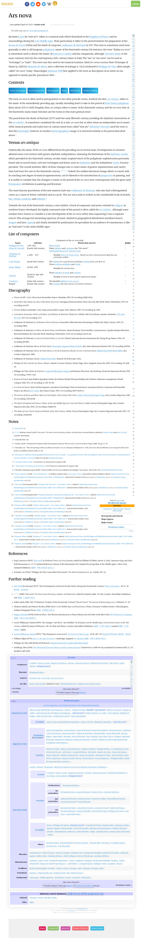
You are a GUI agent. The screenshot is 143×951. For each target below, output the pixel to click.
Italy (79, 868)
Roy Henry (106, 843)
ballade (56, 262)
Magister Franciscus (58, 663)
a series (119, 500)
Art (52, 878)
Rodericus (71, 832)
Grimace (12, 276)
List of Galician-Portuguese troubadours (91, 767)
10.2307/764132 (111, 634)
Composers (107, 509)
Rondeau (114, 861)
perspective (106, 175)
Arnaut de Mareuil (83, 730)
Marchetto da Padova (71, 785)
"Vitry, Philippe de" (40, 474)
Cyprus (30, 222)
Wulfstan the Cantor (61, 716)
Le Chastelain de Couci (119, 749)
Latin (21, 36)
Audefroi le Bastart (88, 749)
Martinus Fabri (67, 828)
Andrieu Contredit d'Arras (70, 749)
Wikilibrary (100, 477)
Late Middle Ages (44, 41)
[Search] (55, 3)
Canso (40, 861)
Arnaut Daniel (69, 730)
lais (10, 199)
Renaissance (15, 184)
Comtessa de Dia (68, 733)
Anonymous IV (35, 853)
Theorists (117, 511)
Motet (104, 864)
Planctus (119, 864)
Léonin (83, 722)
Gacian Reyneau (60, 832)
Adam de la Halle (52, 749)
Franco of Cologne (63, 853)
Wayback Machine (56, 458)
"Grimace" (38, 526)
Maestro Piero (97, 792)
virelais (17, 199)
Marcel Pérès (76, 346)
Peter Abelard (113, 713)
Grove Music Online (75, 474)
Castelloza (127, 730)
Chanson (52, 861)
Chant (71, 861)
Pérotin (90, 722)
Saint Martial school (44, 713)
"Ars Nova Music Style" (24, 462)
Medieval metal (60, 873)
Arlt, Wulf (19, 484)
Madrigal (97, 864)
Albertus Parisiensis (71, 722)
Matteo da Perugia (117, 808)
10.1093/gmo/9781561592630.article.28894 (32, 519)
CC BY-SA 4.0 (71, 910)
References (75, 90)
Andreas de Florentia (69, 799)
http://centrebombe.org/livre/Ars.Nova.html (69, 643)
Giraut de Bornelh (113, 733)
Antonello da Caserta (85, 808)
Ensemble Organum (61, 346)
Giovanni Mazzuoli (68, 811)
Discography (52, 90)
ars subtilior (18, 122)
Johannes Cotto (77, 853)
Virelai (121, 861)
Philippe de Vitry (107, 66)
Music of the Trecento (37, 684)
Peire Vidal (103, 737)
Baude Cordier (108, 825)
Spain (101, 868)
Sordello (94, 740)
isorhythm (84, 162)
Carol (46, 861)
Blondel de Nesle (103, 749)
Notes (64, 90)
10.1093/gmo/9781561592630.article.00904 (102, 536)
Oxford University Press (119, 474)
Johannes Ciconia (101, 808)
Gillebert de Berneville (69, 755)
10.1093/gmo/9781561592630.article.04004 (99, 544)
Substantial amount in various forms (65, 251)
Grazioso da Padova (83, 811)
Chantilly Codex (35, 678)
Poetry (68, 878)
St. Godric (103, 713)
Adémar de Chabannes (62, 713)
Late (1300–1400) (20, 810)
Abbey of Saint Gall (37, 710)
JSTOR (16, 590)
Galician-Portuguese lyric (64, 767)
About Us (65, 928)
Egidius (57, 828)
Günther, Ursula (21, 516)
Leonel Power (51, 846)
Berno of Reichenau (85, 856)
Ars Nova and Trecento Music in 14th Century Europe (57, 647)
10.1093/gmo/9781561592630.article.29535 (32, 477)
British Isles (34, 868)
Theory (128, 509)
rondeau (86, 262)
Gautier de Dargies (119, 752)
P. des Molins (14, 262)
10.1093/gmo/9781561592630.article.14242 (32, 488)
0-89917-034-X (48, 610)
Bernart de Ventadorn (99, 730)
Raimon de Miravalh (82, 740)
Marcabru (67, 737)
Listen (135, 4)
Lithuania (86, 868)
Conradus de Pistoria (94, 825)
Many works (54, 246)
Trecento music (113, 53)
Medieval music (117, 503)
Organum (111, 864)
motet (116, 162)
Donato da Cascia (84, 799)
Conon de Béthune (80, 752)
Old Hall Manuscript (68, 684)
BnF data (47, 898)
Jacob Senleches (83, 832)
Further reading (90, 90)
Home (42, 928)
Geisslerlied (34, 864)
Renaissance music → (117, 527)
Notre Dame (111, 103)
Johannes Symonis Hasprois (100, 828)
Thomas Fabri (95, 843)
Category (82, 693)
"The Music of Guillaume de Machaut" (30, 466)
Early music (95, 684)
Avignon (118, 205)
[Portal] (84, 886)
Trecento (40, 801)
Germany (73, 868)
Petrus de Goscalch (81, 828)
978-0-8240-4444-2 (45, 568)
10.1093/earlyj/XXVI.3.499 (113, 470)
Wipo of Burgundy (78, 716)
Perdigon (117, 737)
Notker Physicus (91, 713)
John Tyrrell (122, 432)
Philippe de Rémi (117, 758)
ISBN (50, 477)
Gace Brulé (92, 752)
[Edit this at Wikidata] (85, 894)
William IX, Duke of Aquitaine (110, 740)
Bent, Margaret (21, 474)
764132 (128, 634)
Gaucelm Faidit (99, 733)
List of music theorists (67, 705)
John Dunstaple (66, 843)
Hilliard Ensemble (104, 351)
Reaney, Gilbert (21, 505)
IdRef (32, 902)
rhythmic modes (119, 154)
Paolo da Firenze (84, 802)
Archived (31, 458)
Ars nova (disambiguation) (37, 31)
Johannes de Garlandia (92, 853)
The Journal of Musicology (78, 634)
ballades (41, 199)
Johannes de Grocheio (110, 853)
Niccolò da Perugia (100, 811)
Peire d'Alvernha (78, 737)
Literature (76, 878)
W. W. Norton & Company (121, 614)
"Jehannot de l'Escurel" (47, 484)
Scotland (51, 868)
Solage (92, 832)
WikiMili (7, 3)
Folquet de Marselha (84, 733)
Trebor (50, 835)
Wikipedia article (82, 908)
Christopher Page (97, 395)
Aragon (12, 222)
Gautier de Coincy (104, 752)
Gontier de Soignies (87, 755)
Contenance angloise (81, 843)
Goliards (39, 767)
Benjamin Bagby (62, 371)
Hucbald (89, 710)
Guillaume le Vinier (103, 755)
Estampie (88, 861)
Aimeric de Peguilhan (54, 730)
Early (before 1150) (19, 713)
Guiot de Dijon (117, 755)
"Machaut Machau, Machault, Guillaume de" (56, 495)
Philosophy (85, 878)
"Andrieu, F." (37, 536)
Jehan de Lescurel (16, 248)
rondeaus (70, 248)
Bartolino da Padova (68, 808)
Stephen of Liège (78, 710)
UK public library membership (41, 501)
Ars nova (38, 560)
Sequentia (50, 371)
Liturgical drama (86, 864)
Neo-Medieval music (75, 873)
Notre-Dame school (54, 722)
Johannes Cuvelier (122, 825)
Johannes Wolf (55, 71)
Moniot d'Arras (88, 758)
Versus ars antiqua (17, 90)
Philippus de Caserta (116, 811)
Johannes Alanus (52, 843)
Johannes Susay (102, 832)
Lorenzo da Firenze (68, 802)
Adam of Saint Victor (44, 716)
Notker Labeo (41, 856)
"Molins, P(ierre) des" (41, 505)
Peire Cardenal (92, 737)
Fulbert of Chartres (114, 710)
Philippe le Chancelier (102, 722)
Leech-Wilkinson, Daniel (24, 634)
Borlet (49, 825)
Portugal (94, 868)
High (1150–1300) (20, 744)
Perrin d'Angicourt (102, 758)
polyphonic (49, 49)
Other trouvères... (63, 762)
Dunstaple (23, 131)
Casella (32, 767)
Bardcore (33, 873)
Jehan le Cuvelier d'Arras (71, 758)
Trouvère (39, 755)
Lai (69, 864)
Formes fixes (98, 861)
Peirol (110, 737)
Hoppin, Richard (21, 614)
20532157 (24, 590)
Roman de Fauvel (17, 45)
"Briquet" (36, 544)
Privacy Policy (97, 928)
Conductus (79, 861)
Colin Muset (66, 752)
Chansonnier (63, 861)
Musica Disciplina (112, 586)
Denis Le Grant (44, 663)
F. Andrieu (13, 281)
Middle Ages (45, 878)
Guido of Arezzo (48, 853)
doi (102, 470)
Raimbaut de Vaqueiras (64, 740)
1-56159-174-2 (29, 598)
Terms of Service (80, 928)
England (43, 868)
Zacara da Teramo (73, 814)
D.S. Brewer (78, 638)
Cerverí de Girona (54, 733)
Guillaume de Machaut (74, 45)
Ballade (107, 861)
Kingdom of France (99, 36)
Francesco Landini (62, 53)
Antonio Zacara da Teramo (119, 832)
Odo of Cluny (100, 710)
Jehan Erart (56, 758)
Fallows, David (20, 544)
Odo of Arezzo (77, 713)
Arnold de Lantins (118, 843)
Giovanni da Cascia (68, 792)
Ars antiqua (40, 722)
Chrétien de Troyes (53, 752)
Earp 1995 (19, 428)
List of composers (36, 90)
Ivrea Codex (46, 678)
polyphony (123, 103)
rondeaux (27, 199)
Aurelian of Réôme (101, 856)
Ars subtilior (39, 830)
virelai (77, 264)
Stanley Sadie (108, 432)
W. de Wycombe (64, 846)
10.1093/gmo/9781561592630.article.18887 (32, 508)
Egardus (50, 828)
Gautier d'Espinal (53, 755)
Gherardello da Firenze (116, 799)
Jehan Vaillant (15, 267)
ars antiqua (112, 99)
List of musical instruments (88, 705)
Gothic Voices (83, 395)
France (65, 868)
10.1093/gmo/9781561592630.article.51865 (32, 498)
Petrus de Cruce (119, 722)
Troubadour (38, 735)
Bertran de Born (115, 730)
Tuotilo (67, 710)
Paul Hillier (118, 351)
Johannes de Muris (37, 66)
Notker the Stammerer (54, 710)
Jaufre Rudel (57, 737)
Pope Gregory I (60, 864)
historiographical (61, 131)
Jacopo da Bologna (83, 792)
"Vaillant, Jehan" (40, 516)
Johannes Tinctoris (100, 126)
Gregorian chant (46, 864)
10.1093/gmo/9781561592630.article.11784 (32, 529)
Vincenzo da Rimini (111, 792)
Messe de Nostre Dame (70, 255)
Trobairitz (38, 738)
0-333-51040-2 (105, 626)
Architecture (60, 878)
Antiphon (33, 861)
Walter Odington (70, 856)
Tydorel (74, 864)
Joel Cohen (34, 391)
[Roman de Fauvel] (131, 685)
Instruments (119, 509)
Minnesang (48, 767)
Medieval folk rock (45, 873)
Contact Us (53, 928)
